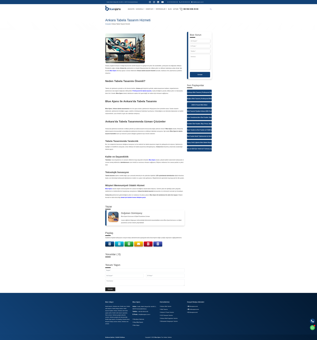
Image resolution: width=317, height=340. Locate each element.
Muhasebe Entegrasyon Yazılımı (169, 321)
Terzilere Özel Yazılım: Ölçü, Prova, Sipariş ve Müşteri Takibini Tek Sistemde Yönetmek (199, 123)
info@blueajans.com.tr (198, 2)
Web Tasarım (164, 309)
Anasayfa (108, 24)
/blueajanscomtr (193, 306)
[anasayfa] (113, 9)
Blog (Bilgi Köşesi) (138, 322)
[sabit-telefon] (312, 321)
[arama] (158, 2)
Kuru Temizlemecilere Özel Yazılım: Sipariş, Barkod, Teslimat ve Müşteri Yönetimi (199, 117)
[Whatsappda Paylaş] (129, 244)
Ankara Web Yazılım (165, 306)
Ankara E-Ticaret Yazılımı (167, 312)
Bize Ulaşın (136, 325)
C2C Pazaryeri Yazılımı (166, 315)
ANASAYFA (131, 9)
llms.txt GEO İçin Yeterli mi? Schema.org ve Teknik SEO (199, 148)
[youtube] (162, 2)
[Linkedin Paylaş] (158, 244)
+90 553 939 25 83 (173, 2)
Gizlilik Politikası (120, 337)
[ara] (211, 9)
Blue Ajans (158, 337)
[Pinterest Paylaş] (148, 244)
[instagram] (150, 2)
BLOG (170, 9)
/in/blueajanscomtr (194, 309)
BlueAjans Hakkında (138, 319)
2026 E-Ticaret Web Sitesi (199, 105)
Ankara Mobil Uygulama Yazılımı (169, 318)
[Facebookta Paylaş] (110, 244)
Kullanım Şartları (109, 337)
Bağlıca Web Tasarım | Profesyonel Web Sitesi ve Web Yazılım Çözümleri (199, 98)
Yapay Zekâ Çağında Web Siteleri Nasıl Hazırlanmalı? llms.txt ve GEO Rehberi (199, 142)
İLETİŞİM (175, 9)
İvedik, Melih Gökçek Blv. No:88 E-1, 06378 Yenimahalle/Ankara (122, 2)
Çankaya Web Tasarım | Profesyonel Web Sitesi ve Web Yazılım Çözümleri (199, 92)
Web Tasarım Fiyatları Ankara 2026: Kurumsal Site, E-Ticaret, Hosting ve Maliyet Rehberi (199, 111)
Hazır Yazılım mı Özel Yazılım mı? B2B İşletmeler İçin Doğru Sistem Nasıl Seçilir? (199, 130)
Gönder (110, 289)
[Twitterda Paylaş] (119, 244)
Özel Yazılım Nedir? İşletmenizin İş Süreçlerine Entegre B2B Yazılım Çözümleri (199, 136)
